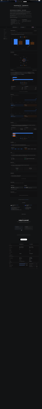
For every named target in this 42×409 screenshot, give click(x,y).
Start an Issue (26, 91)
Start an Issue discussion (26, 199)
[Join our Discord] (22, 0)
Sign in (39, 0)
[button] (25, 27)
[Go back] (6, 27)
